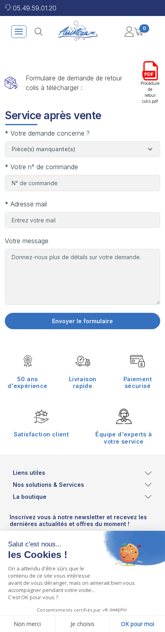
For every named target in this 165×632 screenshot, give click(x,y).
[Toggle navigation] (18, 31)
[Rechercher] (38, 31)
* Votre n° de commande (41, 167)
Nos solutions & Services (48, 484)
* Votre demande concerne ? (47, 133)
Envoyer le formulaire (82, 321)
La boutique (29, 496)
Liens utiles (29, 472)
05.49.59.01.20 (34, 8)
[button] (129, 31)
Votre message (26, 241)
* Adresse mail (26, 204)
